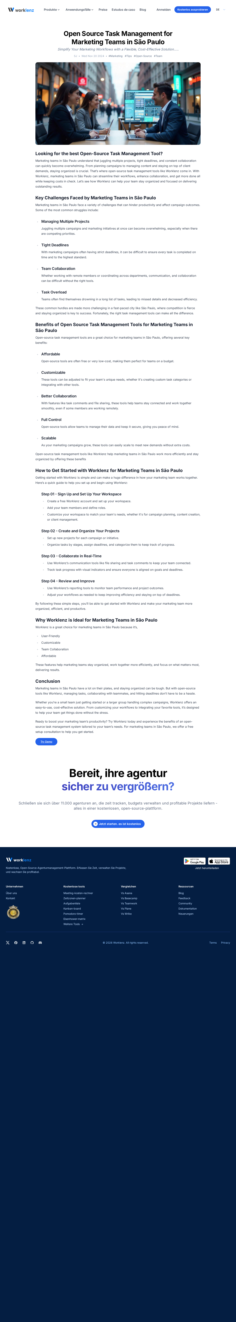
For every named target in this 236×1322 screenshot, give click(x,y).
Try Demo (46, 741)
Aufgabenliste (71, 903)
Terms (213, 942)
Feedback (184, 898)
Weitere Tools (73, 924)
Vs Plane (126, 908)
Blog (143, 9)
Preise (103, 9)
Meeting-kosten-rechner (78, 893)
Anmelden (164, 9)
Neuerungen (185, 913)
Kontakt (10, 898)
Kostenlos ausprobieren (192, 9)
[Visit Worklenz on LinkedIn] (24, 943)
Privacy (225, 942)
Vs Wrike (126, 913)
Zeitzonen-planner (74, 898)
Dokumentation (187, 908)
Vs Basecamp (129, 898)
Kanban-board (72, 908)
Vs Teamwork (129, 903)
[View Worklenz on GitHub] (32, 943)
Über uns (11, 893)
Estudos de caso (123, 9)
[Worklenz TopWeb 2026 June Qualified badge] (13, 912)
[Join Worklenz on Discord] (40, 943)
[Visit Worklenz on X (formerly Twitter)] (8, 943)
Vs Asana (126, 893)
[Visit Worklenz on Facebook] (16, 943)
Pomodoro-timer (73, 913)
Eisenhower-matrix (74, 918)
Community (185, 903)
